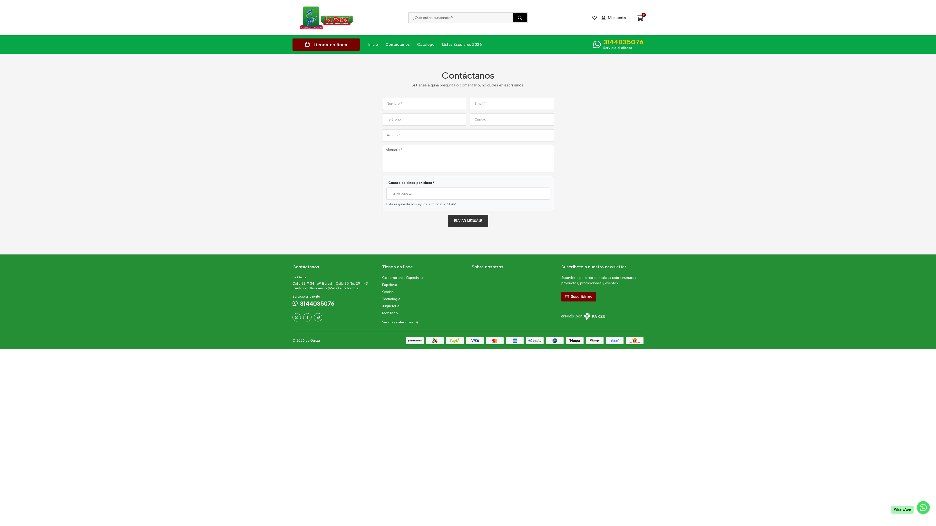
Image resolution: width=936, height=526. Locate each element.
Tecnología (391, 299)
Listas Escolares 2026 (462, 44)
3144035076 (623, 41)
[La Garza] (326, 17)
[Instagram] (318, 317)
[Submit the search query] (520, 17)
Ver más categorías (398, 322)
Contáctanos (397, 44)
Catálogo (426, 44)
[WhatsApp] (296, 317)
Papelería (389, 285)
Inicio (373, 44)
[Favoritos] (594, 18)
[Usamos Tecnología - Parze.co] (583, 316)
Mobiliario (390, 313)
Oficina (388, 292)
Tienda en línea (330, 44)
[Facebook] (307, 317)
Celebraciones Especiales (402, 278)
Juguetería (390, 306)
